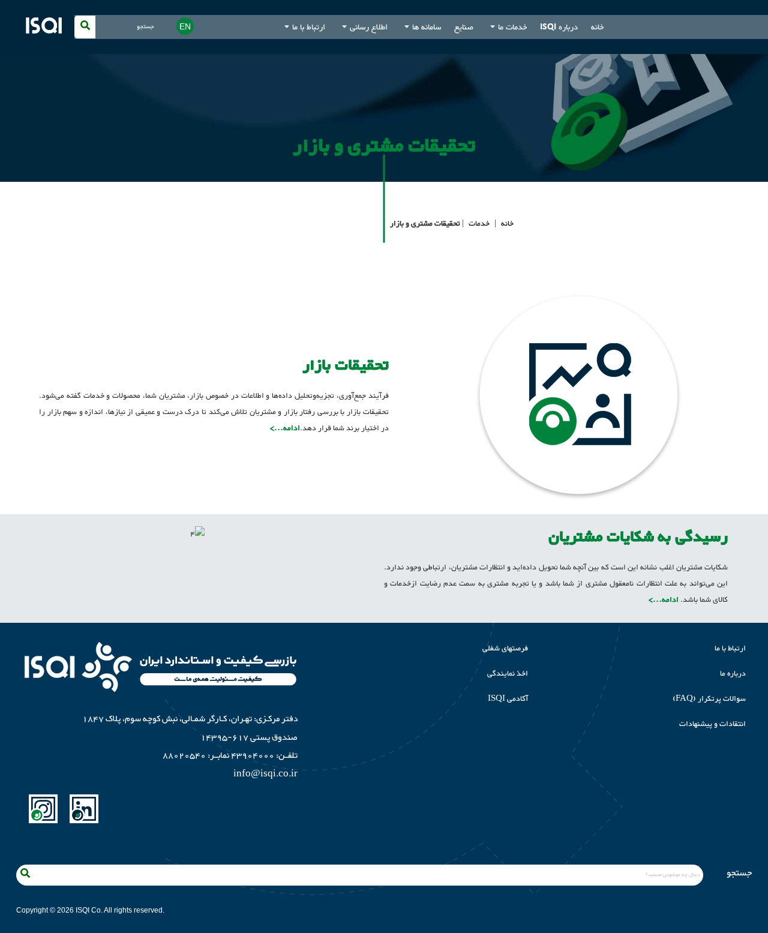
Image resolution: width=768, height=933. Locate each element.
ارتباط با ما (308, 27)
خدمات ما (512, 27)
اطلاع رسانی (369, 27)
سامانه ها (426, 27)
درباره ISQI (559, 27)
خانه (597, 27)
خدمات (479, 224)
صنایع (463, 27)
